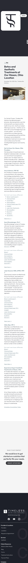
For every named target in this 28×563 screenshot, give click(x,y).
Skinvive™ (6, 246)
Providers (3, 528)
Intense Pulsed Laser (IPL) (14, 204)
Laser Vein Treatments (13, 208)
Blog (2, 549)
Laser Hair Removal (9, 259)
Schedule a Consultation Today (12, 407)
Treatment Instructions (7, 555)
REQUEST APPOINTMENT (14, 463)
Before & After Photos (6, 546)
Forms (3, 552)
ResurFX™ (9, 211)
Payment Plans (5, 558)
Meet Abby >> (8, 364)
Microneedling (10, 210)
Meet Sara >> (8, 267)
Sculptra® (9, 213)
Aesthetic (3, 540)
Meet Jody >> (8, 321)
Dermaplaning (8, 256)
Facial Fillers (10, 200)
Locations (3, 530)
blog (7, 62)
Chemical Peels (11, 198)
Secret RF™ (10, 215)
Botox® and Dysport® (13, 197)
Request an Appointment (7, 533)
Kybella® (9, 206)
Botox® (6, 252)
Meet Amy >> (8, 218)
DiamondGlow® (11, 202)
